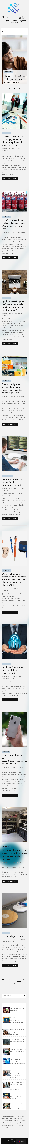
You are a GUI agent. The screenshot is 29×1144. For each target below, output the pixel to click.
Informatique (7, 475)
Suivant (25, 984)
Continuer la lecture (10, 178)
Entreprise (8, 71)
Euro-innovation (14, 18)
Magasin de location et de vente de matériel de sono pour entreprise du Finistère (14, 854)
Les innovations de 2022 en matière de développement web (13, 482)
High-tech (6, 751)
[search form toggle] (26, 30)
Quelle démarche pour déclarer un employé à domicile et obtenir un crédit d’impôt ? (13, 306)
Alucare (4, 1116)
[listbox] (14, 62)
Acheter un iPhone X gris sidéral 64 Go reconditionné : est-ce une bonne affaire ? (14, 759)
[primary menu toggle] (3, 32)
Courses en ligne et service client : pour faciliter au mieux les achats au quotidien (12, 388)
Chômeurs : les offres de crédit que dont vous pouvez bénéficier (15, 79)
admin (5, 148)
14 (15, 983)
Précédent (4, 980)
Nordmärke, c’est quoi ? (13, 936)
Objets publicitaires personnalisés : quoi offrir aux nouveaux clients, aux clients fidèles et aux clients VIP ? (14, 579)
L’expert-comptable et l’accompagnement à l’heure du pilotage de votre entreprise (12, 141)
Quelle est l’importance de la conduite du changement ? (13, 670)
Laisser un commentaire (8, 678)
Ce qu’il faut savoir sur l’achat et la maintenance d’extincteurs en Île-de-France (13, 224)
